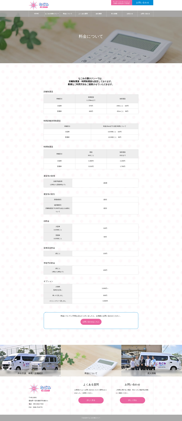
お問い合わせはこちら (91, 322)
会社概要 (99, 13)
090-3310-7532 (122, 3)
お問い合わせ (142, 2)
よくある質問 (83, 13)
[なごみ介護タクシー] (39, 5)
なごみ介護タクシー (52, 13)
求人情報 (114, 13)
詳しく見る (91, 400)
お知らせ (130, 13)
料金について (67, 13)
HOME (36, 13)
